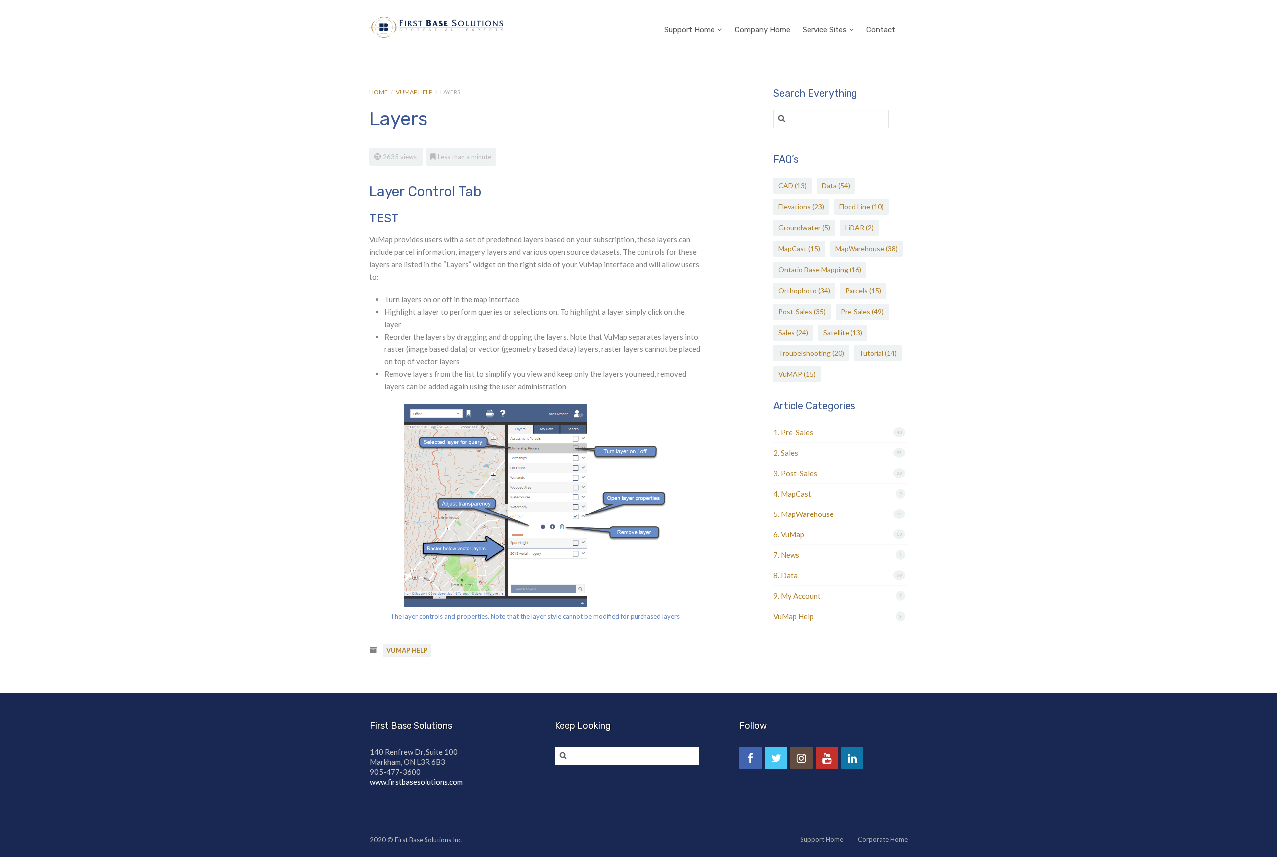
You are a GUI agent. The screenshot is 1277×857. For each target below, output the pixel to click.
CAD (792, 185)
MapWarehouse (866, 248)
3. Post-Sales (795, 473)
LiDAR (859, 227)
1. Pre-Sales (793, 432)
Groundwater (804, 227)
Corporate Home (883, 839)
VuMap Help (414, 92)
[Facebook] (750, 758)
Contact (880, 29)
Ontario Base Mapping (819, 269)
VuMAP (797, 374)
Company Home (762, 29)
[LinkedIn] (852, 758)
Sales (793, 332)
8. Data (785, 575)
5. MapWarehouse (803, 514)
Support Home (689, 29)
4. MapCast (792, 493)
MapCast (799, 248)
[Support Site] (436, 25)
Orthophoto (804, 290)
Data (836, 185)
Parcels (863, 290)
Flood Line (861, 206)
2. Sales (785, 452)
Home (378, 92)
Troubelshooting (811, 353)
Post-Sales (802, 311)
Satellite (842, 332)
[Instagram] (801, 758)
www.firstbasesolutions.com (416, 781)
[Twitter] (776, 758)
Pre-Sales (862, 311)
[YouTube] (827, 758)
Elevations (801, 206)
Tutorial (878, 353)
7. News (786, 554)
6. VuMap (788, 534)
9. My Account (797, 595)
